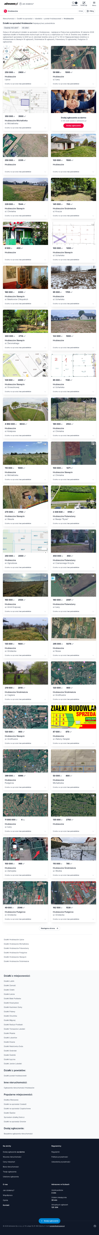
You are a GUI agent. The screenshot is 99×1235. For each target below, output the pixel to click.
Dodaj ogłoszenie (14, 1152)
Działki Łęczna (9, 1059)
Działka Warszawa (11, 1100)
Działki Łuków (9, 994)
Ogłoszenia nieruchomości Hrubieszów (19, 1088)
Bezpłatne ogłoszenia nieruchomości (18, 1134)
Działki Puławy (9, 1011)
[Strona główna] (11, 3)
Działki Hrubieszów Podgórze (15, 953)
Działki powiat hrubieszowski (15, 1076)
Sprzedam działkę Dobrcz (14, 1117)
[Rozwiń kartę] (45, 84)
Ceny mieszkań (9, 1162)
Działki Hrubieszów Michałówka (16, 944)
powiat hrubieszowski (52, 19)
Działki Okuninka (10, 1016)
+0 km (80, 11)
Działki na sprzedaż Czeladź (15, 1104)
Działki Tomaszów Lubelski (14, 1029)
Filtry (92, 11)
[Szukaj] (5, 11)
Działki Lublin (9, 981)
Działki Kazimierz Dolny (13, 1007)
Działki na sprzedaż (25, 19)
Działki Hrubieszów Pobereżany (16, 948)
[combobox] (42, 11)
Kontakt (6, 1205)
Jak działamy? (28, 4)
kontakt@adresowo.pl (57, 1226)
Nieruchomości (9, 19)
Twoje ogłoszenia (9, 1172)
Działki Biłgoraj (9, 1020)
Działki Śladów (9, 1113)
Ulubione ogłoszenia (11, 1177)
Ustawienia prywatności (60, 1162)
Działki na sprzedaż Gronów (15, 1121)
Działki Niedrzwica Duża (13, 1046)
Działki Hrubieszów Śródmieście (16, 961)
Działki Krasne (9, 1042)
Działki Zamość (10, 985)
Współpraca (7, 1195)
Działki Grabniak (10, 1051)
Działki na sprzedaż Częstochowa (17, 1108)
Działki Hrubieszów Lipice (14, 939)
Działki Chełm (9, 990)
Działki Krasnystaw (11, 1003)
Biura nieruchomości (11, 1167)
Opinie (5, 1200)
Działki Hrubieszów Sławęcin (15, 957)
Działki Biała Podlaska (12, 998)
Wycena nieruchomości (12, 1157)
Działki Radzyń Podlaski (13, 1025)
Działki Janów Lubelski (13, 1064)
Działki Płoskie (9, 1033)
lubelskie (38, 19)
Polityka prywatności (59, 1157)
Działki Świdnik (10, 1055)
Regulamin (55, 1152)
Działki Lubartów (10, 1038)
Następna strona (48, 928)
